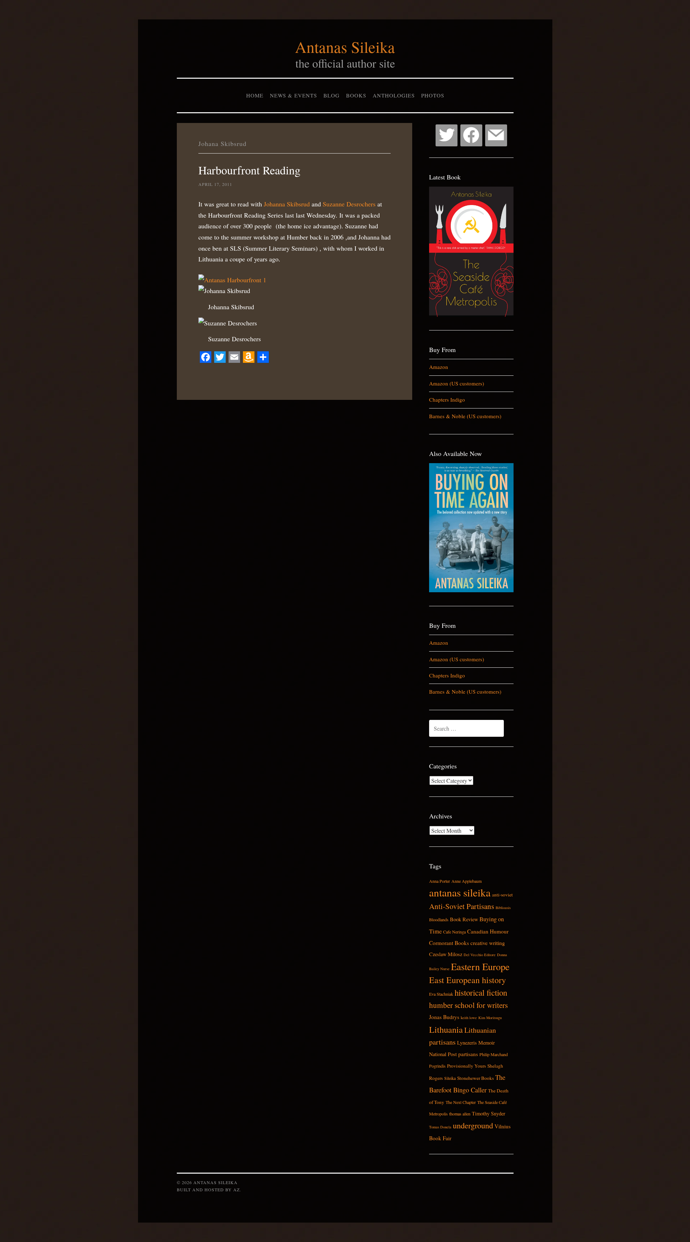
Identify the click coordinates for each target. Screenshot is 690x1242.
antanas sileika (460, 892)
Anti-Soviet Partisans (461, 906)
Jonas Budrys (444, 1016)
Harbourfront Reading (249, 170)
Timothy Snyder (488, 1113)
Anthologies (394, 95)
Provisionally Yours (466, 1066)
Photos (432, 95)
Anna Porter (439, 881)
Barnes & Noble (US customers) (465, 416)
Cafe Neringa (454, 932)
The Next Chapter (461, 1102)
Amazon (438, 366)
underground (473, 1125)
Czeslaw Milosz (445, 954)
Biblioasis (503, 907)
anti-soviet (502, 894)
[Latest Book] (471, 314)
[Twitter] (446, 135)
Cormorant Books (449, 942)
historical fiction (481, 992)
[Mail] (496, 135)
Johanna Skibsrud (287, 204)
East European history (467, 980)
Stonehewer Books (475, 1078)
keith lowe (469, 1017)
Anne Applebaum (466, 881)
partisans (468, 1054)
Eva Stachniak (441, 994)
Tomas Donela (440, 1126)
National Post (443, 1054)
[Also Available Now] (471, 590)
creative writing (487, 942)
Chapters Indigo (447, 399)
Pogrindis (437, 1066)
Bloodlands (438, 919)
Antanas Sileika (345, 46)
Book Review (464, 919)
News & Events (293, 95)
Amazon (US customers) (456, 383)
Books (356, 95)
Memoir (486, 1042)
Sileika (450, 1078)
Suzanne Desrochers (349, 204)
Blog (331, 95)
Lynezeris (467, 1042)
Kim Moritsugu (490, 1017)
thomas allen (459, 1114)
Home (254, 95)
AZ (236, 1189)
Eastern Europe (480, 966)
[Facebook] (471, 135)
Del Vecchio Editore (480, 954)
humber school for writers (468, 1005)
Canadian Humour (488, 931)
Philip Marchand (493, 1054)
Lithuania (446, 1029)
